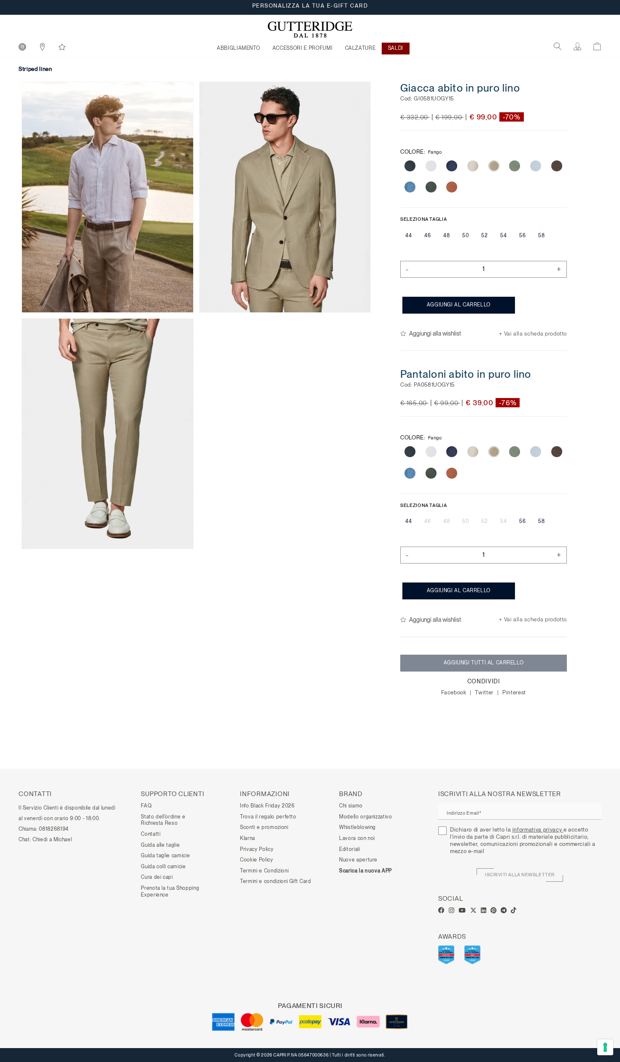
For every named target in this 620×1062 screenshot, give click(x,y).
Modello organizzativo (365, 817)
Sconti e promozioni (264, 827)
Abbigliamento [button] (238, 48)
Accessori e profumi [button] (302, 48)
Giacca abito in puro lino (460, 87)
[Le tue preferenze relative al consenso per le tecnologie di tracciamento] (605, 1047)
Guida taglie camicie (165, 856)
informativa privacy (537, 829)
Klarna (247, 838)
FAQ (146, 806)
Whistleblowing (357, 827)
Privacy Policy (256, 849)
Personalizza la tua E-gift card (310, 7)
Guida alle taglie (160, 845)
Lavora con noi (357, 838)
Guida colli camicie (163, 867)
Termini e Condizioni (264, 871)
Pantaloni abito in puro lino (465, 373)
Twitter (485, 692)
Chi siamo (351, 806)
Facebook (454, 692)
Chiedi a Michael (52, 840)
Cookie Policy (256, 860)
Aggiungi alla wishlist (435, 333)
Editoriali (349, 849)
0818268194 (54, 829)
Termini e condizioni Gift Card (275, 881)
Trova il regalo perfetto (268, 817)
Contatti (150, 834)
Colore (421, 151)
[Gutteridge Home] (310, 30)
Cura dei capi (157, 877)
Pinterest (514, 692)
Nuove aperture (358, 860)
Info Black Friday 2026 (267, 806)
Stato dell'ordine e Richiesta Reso (163, 820)
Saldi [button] (395, 48)
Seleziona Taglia (423, 219)
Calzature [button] (360, 48)
